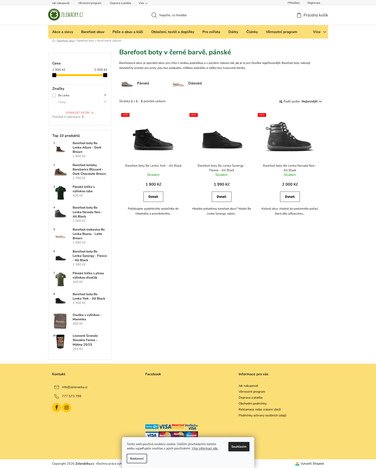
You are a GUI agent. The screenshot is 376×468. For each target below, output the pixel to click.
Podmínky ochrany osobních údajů (262, 415)
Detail (153, 197)
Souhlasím (239, 446)
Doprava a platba (120, 3)
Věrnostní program (89, 3)
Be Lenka (82, 95)
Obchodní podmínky (253, 403)
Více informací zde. (205, 448)
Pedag (82, 102)
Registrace (314, 3)
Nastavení (137, 458)
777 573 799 (71, 396)
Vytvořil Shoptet (312, 463)
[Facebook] (56, 407)
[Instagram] (66, 407)
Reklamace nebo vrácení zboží (260, 409)
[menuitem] (62, 32)
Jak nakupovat (60, 3)
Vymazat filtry (78, 113)
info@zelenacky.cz (74, 387)
